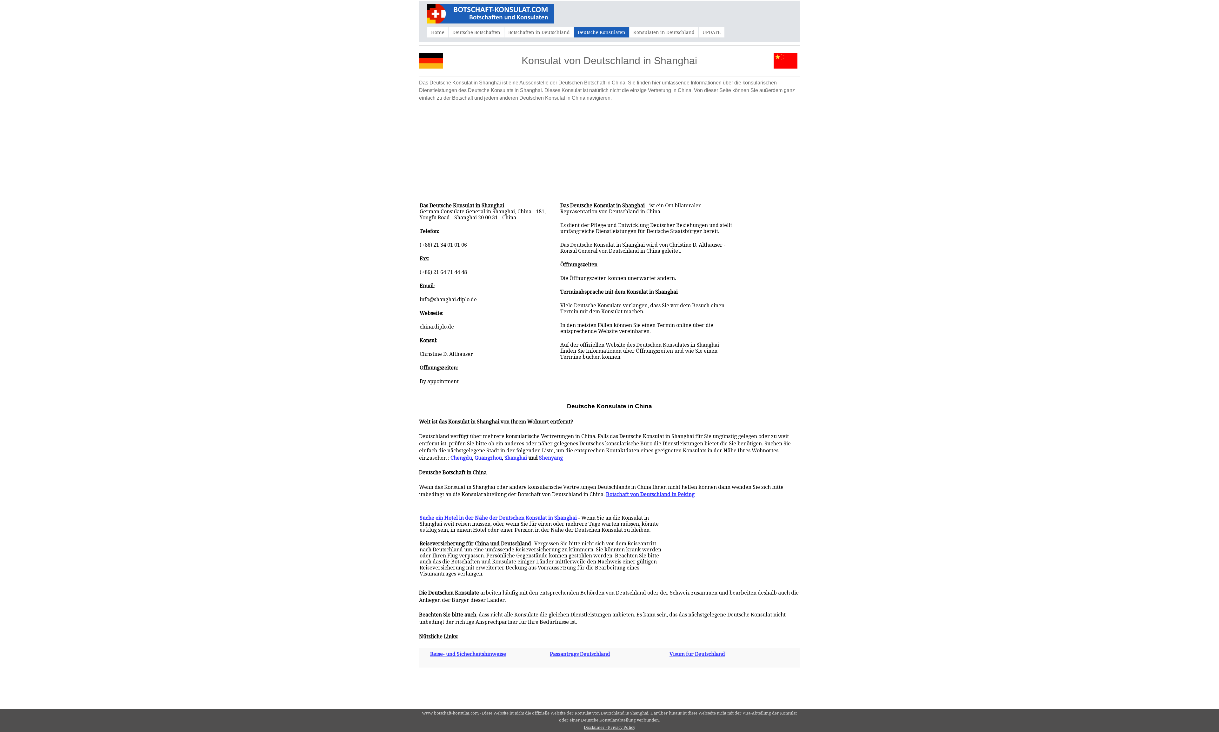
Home (437, 32)
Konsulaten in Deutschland (664, 32)
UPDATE (712, 32)
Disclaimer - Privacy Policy (609, 727)
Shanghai (515, 458)
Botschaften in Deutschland (539, 32)
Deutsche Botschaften (476, 32)
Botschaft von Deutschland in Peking (650, 494)
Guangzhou (488, 458)
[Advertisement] (609, 148)
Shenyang (551, 458)
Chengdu (461, 458)
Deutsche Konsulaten (601, 32)
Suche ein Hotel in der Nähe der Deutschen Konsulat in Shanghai (498, 518)
